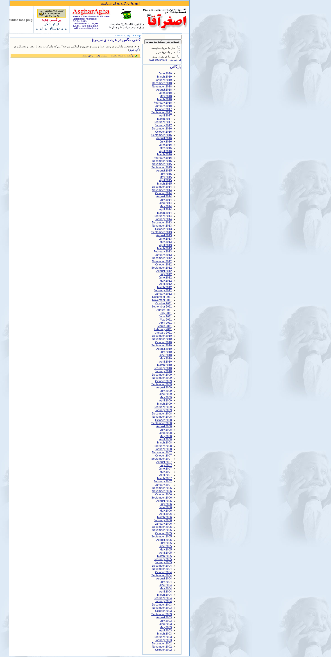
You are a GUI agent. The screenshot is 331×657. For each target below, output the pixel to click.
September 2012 (161, 267)
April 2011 (165, 322)
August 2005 (164, 539)
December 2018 (162, 83)
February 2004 (163, 598)
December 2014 (162, 186)
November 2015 (162, 164)
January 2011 (163, 332)
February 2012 (163, 290)
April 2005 (165, 552)
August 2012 (164, 271)
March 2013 (164, 248)
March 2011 (164, 326)
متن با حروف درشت (163, 56)
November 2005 (162, 530)
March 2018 (164, 99)
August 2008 (164, 426)
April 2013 (165, 245)
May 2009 (166, 397)
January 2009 (163, 410)
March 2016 (164, 154)
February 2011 (163, 329)
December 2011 (162, 296)
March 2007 (164, 478)
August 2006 (164, 501)
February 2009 (163, 407)
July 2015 (166, 174)
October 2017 (163, 109)
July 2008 (166, 429)
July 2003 (166, 620)
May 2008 (166, 436)
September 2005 (161, 536)
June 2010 (165, 355)
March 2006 (164, 517)
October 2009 (163, 381)
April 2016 (165, 151)
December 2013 (162, 222)
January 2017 (163, 125)
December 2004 (162, 565)
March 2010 (164, 365)
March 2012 (164, 287)
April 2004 (165, 591)
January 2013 (163, 254)
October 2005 (163, 533)
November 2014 (162, 190)
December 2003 (162, 604)
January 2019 (163, 80)
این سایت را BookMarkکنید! (165, 59)
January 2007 (163, 484)
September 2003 (161, 614)
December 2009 (162, 374)
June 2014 (165, 203)
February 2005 (163, 559)
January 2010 (163, 371)
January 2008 (163, 449)
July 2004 (166, 582)
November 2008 (162, 416)
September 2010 (161, 345)
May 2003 (166, 627)
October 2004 (163, 572)
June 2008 (165, 432)
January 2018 (163, 105)
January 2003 (163, 640)
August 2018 (164, 89)
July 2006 (166, 504)
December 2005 (162, 526)
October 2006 (163, 494)
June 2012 (165, 277)
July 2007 (166, 465)
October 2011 (163, 303)
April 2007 (165, 475)
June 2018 (165, 92)
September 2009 (161, 384)
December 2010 (162, 335)
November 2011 (162, 300)
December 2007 (162, 452)
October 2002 (163, 649)
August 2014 (164, 196)
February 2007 (163, 481)
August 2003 (164, 617)
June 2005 (165, 546)
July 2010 (166, 352)
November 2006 (162, 491)
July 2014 (166, 199)
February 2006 (163, 520)
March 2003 (164, 633)
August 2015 (164, 170)
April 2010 (165, 361)
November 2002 (162, 646)
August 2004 (164, 578)
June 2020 (165, 73)
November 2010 (162, 339)
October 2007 (163, 455)
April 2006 (165, 513)
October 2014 (163, 193)
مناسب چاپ (101, 55)
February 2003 (163, 637)
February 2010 (163, 368)
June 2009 (165, 394)
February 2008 (163, 446)
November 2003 (162, 607)
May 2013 (166, 241)
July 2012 (166, 274)
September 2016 (161, 135)
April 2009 (165, 400)
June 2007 (165, 468)
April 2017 (165, 115)
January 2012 (163, 293)
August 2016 (164, 138)
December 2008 (162, 413)
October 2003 (163, 610)
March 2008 (164, 442)
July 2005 (166, 543)
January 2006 (163, 523)
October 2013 (163, 229)
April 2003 (165, 630)
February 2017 (163, 122)
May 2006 (166, 510)
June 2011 (165, 316)
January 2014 (163, 219)
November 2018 (162, 86)
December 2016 (162, 128)
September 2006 (161, 497)
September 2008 (161, 423)
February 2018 (163, 102)
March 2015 (164, 183)
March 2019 (164, 76)
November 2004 (162, 568)
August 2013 (164, 235)
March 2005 (164, 556)
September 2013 (161, 232)
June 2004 (165, 585)
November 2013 (162, 225)
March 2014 (164, 212)
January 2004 (163, 601)
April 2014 (165, 209)
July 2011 (166, 313)
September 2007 (161, 458)
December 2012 (162, 258)
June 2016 (165, 144)
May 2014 (166, 206)
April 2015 (165, 180)
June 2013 (165, 238)
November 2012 (162, 261)
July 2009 (166, 390)
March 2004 (164, 594)
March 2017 (164, 118)
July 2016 (166, 141)
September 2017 (161, 112)
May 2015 (166, 177)
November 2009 (162, 377)
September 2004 (161, 575)
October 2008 (163, 420)
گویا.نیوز (134, 49)
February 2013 (163, 251)
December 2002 (162, 643)
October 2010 (163, 342)
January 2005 (163, 562)
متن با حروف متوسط (163, 47)
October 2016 (163, 131)
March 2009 (164, 403)
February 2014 (163, 216)
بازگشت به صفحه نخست (122, 55)
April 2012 (165, 283)
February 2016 (163, 157)
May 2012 (166, 280)
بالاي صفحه (87, 55)
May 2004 (166, 588)
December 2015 (162, 161)
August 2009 (164, 387)
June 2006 (165, 507)
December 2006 (162, 488)
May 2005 (166, 549)
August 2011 (164, 310)
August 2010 (164, 348)
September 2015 (161, 167)
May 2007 (166, 471)
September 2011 (162, 306)
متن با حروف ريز (165, 52)
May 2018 (166, 96)
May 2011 (166, 319)
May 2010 (166, 358)
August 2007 (164, 462)
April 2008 (165, 439)
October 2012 (163, 264)
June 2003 (165, 624)
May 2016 (166, 147)
